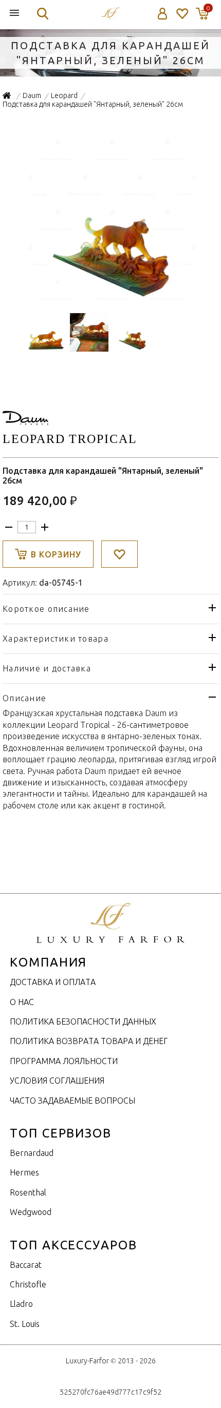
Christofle (28, 1284)
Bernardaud (31, 1153)
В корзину (56, 554)
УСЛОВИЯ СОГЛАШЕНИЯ (57, 1080)
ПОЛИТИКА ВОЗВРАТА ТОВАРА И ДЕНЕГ (89, 1041)
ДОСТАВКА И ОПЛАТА (53, 982)
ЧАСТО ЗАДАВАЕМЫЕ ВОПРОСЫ (72, 1100)
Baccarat (26, 1264)
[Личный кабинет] (163, 14)
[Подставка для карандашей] (111, 299)
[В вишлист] (119, 554)
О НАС (22, 1002)
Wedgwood (30, 1212)
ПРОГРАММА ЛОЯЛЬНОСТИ (64, 1061)
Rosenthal (28, 1192)
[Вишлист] (181, 14)
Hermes (24, 1172)
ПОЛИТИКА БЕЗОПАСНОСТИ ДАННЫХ (83, 1021)
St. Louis (25, 1323)
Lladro (21, 1303)
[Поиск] (42, 14)
